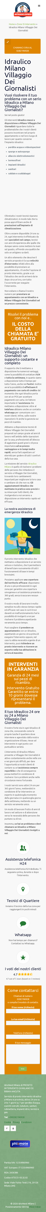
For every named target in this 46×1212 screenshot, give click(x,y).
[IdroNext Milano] (23, 9)
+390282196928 (16, 1117)
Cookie (7, 1122)
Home (12, 24)
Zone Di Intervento (26, 24)
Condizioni (26, 1122)
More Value (35, 1207)
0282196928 (23, 999)
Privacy (16, 1122)
